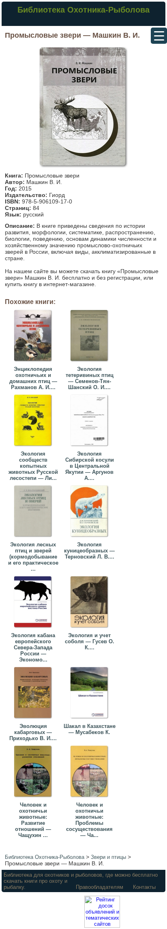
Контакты (144, 887)
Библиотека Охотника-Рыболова (83, 9)
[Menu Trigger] (159, 36)
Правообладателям (99, 887)
